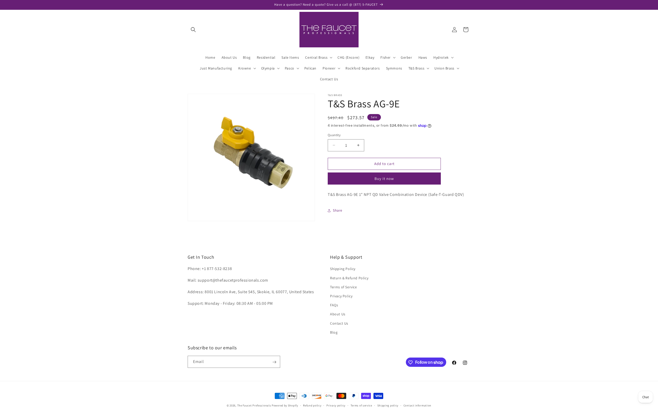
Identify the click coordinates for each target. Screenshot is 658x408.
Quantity (334, 135)
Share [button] (337, 210)
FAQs (334, 305)
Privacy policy (335, 405)
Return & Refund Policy (349, 278)
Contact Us (339, 323)
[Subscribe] (274, 362)
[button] (193, 29)
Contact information (417, 405)
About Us (337, 314)
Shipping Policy (342, 269)
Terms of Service (343, 287)
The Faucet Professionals (254, 405)
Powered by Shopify (285, 405)
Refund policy (312, 405)
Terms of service (361, 405)
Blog (333, 332)
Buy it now (384, 178)
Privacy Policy (341, 296)
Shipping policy (388, 405)
